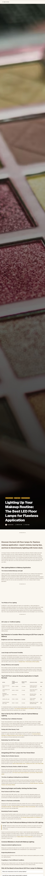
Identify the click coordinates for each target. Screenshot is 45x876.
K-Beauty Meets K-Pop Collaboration (24, 836)
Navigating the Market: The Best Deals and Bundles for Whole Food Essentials (18, 806)
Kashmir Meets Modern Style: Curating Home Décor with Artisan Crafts (27, 763)
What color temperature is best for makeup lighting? (14, 871)
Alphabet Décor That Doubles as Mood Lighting (29, 661)
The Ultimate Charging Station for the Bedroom (24, 708)
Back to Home (6, 1)
